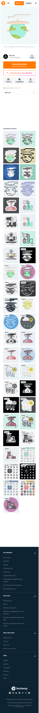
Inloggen (28, 3)
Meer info (8, 93)
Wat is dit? (17, 88)
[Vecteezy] (3, 3)
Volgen (32, 57)
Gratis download (19, 65)
